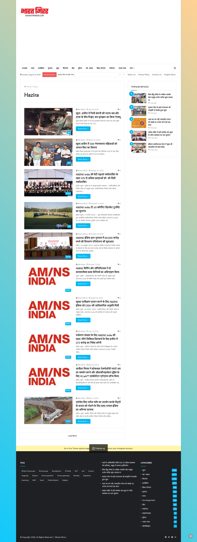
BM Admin (82, 109)
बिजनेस (65, 68)
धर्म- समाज (89, 68)
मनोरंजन (112, 68)
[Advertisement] (98, 43)
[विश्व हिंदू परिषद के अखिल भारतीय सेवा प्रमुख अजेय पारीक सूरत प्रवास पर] (138, 98)
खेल (73, 68)
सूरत (57, 68)
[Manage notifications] (191, 536)
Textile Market (53, 480)
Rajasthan (87, 476)
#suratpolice (56, 471)
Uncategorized (148, 500)
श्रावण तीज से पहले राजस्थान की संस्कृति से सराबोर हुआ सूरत (77, 74)
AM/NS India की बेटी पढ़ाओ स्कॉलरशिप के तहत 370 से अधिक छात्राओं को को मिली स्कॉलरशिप (97, 177)
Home (24, 68)
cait (83, 471)
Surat (42, 480)
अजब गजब (122, 68)
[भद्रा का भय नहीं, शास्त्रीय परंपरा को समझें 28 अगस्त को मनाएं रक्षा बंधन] (138, 123)
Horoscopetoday (63, 476)
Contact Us (156, 74)
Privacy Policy (143, 74)
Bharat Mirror (83, 171)
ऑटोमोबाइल (146, 526)
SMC (34, 480)
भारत (32, 68)
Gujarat (35, 476)
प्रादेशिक (41, 68)
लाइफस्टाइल (146, 513)
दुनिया (80, 68)
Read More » (83, 129)
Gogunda (25, 476)
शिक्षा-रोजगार (101, 68)
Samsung (25, 480)
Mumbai (76, 476)
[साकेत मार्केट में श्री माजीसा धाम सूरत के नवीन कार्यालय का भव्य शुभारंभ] (138, 136)
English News (170, 74)
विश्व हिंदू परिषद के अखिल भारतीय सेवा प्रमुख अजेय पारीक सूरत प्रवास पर (160, 97)
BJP (76, 471)
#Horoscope (43, 471)
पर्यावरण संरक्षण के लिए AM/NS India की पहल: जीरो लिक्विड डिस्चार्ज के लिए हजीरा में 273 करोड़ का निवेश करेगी (97, 338)
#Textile (68, 471)
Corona (91, 471)
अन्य (131, 68)
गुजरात (50, 68)
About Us (131, 74)
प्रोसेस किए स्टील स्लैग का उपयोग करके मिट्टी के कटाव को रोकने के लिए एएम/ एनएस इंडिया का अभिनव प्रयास (98, 405)
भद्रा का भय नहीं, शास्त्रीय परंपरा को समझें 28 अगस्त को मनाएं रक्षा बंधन (159, 122)
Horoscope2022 (47, 476)
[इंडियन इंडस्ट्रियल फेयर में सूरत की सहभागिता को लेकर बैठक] (138, 148)
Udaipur (65, 480)
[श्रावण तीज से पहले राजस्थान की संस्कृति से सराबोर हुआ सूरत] (138, 111)
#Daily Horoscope (28, 471)
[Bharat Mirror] (34, 11)
